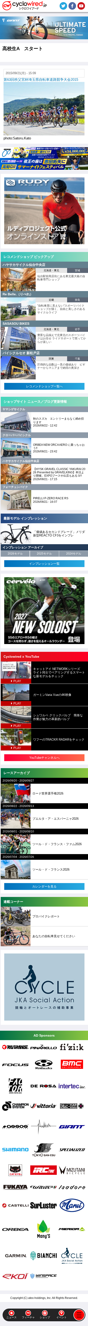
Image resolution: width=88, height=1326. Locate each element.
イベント (61, 1317)
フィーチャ (28, 1317)
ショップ (45, 1317)
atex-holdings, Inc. (39, 1298)
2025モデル (44, 553)
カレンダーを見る (44, 886)
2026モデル (15, 553)
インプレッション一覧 (44, 563)
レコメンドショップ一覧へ (44, 386)
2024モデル (73, 553)
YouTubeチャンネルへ (44, 757)
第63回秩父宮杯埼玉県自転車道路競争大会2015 (41, 79)
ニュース (11, 1317)
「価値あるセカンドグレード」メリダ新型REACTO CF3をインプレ (59, 533)
